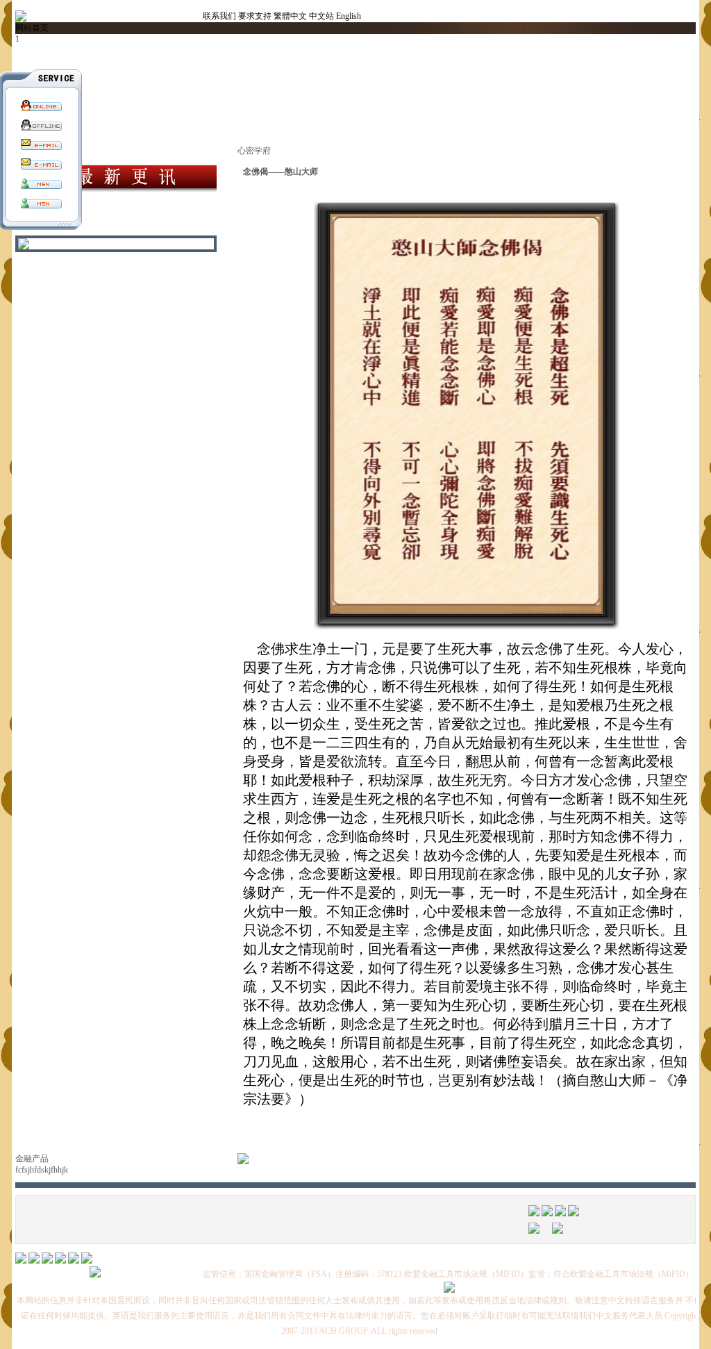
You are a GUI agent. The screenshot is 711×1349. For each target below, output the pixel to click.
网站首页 (32, 28)
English (348, 16)
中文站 (321, 16)
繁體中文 (290, 16)
